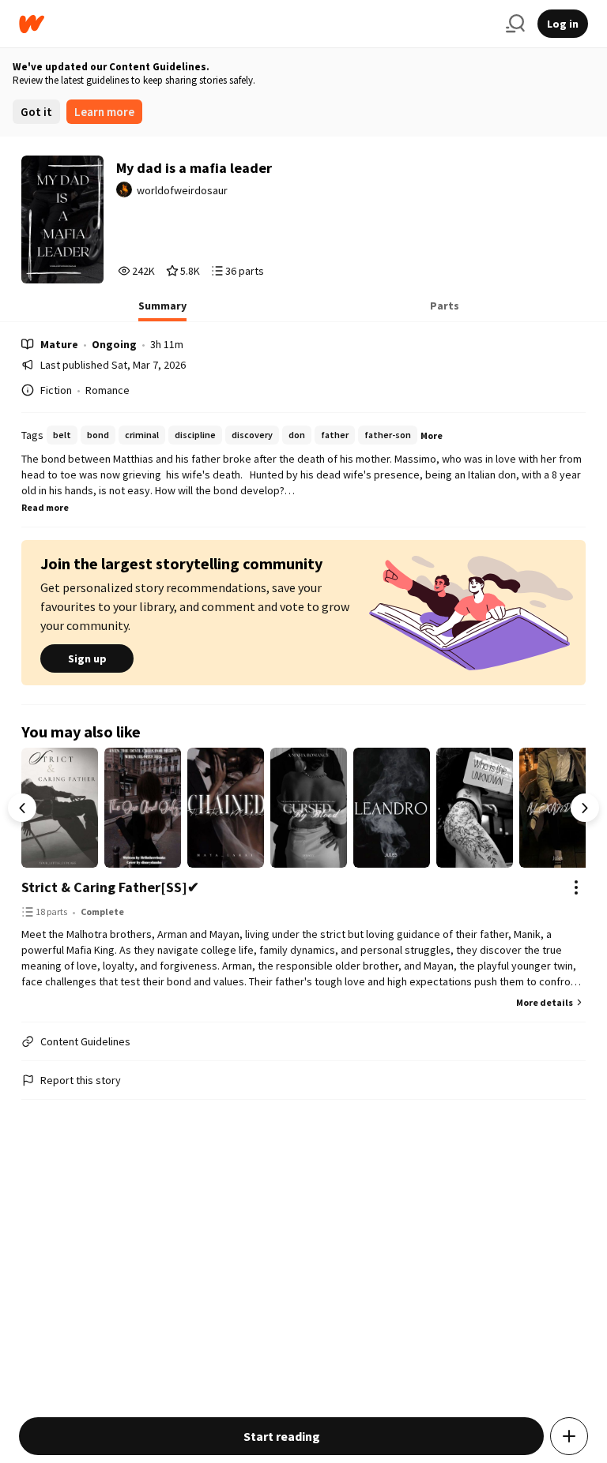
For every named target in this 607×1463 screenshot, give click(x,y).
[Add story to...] (569, 1436)
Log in (563, 24)
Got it (36, 111)
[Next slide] (585, 807)
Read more (45, 507)
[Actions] (576, 887)
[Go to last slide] (22, 807)
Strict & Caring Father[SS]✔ (110, 887)
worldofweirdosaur (182, 190)
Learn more (104, 111)
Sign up (87, 658)
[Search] (515, 23)
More (431, 435)
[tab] (162, 310)
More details (544, 1002)
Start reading (281, 1436)
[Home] (256, 24)
